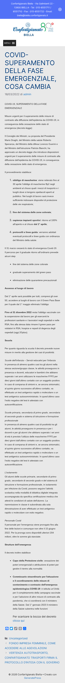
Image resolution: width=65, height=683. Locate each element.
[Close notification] (60, 9)
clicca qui (19, 620)
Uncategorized (18, 638)
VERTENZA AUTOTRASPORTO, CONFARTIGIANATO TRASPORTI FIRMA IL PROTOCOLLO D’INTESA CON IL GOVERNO (32, 657)
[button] (7, 43)
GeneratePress (32, 677)
